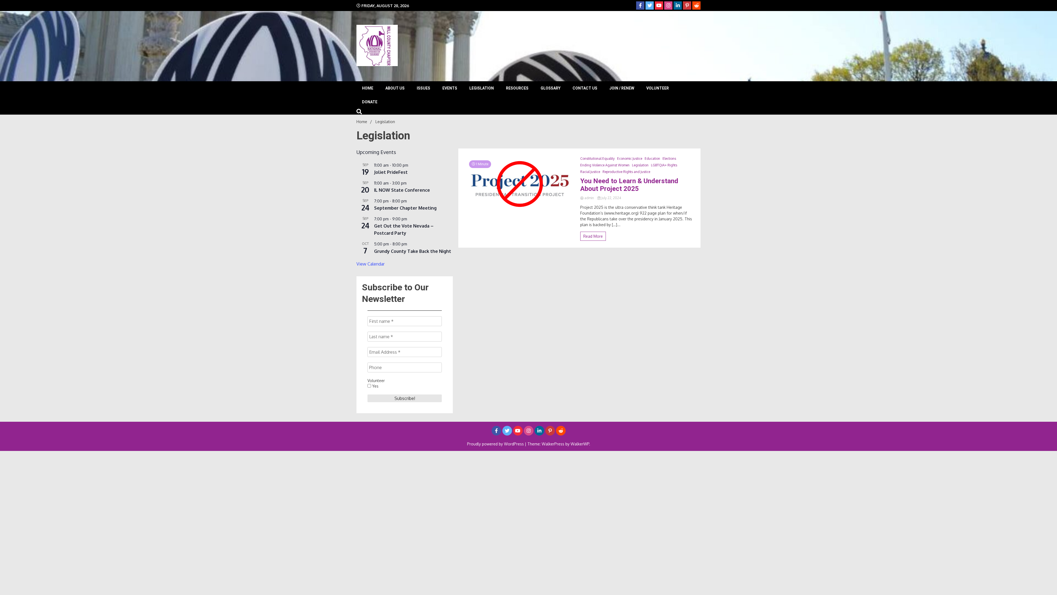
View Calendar (370, 264)
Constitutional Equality (597, 158)
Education (652, 158)
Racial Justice (590, 172)
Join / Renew (621, 88)
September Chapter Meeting (405, 208)
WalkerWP (580, 444)
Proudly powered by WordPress (496, 444)
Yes (374, 386)
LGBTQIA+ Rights (664, 165)
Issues (423, 88)
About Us (395, 88)
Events (449, 88)
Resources (517, 88)
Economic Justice (629, 158)
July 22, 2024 (611, 198)
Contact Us (585, 88)
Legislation (481, 88)
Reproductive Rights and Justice (626, 172)
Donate (369, 102)
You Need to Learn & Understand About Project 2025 (629, 185)
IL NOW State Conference (402, 190)
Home (367, 88)
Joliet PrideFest (391, 172)
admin (589, 198)
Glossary (550, 88)
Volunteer (657, 88)
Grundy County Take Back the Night (412, 251)
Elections (669, 158)
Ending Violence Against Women (605, 165)
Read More (593, 236)
